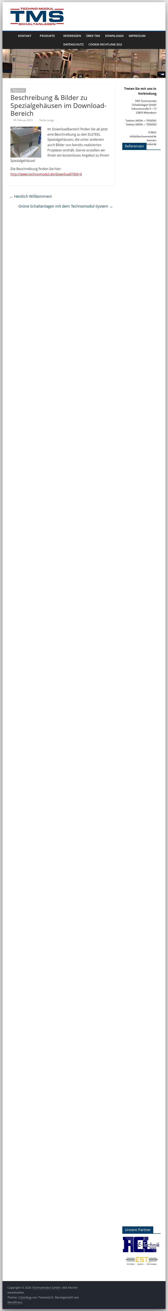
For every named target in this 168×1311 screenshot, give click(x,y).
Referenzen (72, 36)
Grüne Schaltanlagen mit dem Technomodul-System (65, 206)
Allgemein (18, 90)
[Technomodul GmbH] (11, 40)
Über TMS (93, 36)
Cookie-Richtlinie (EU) (105, 44)
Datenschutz (73, 44)
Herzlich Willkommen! (30, 196)
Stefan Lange (46, 120)
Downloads (114, 36)
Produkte (47, 36)
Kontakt (24, 36)
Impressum (137, 36)
